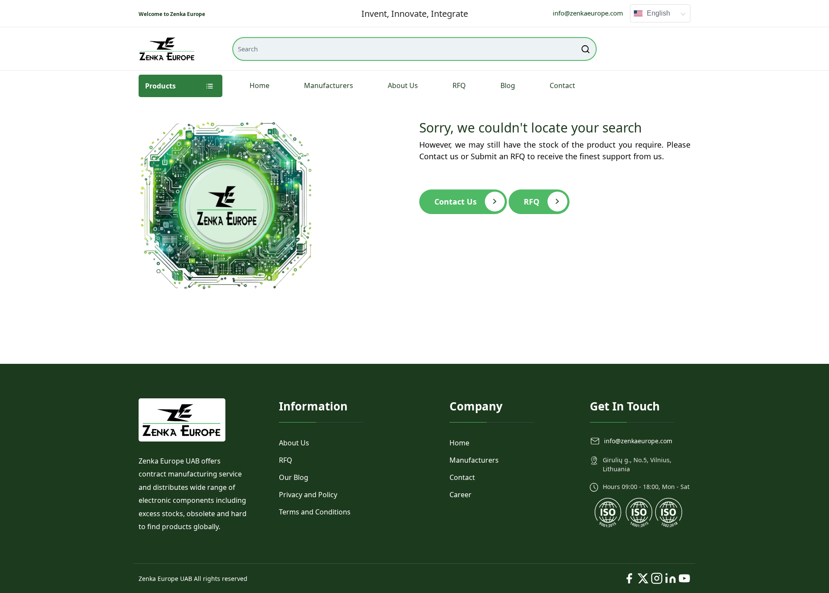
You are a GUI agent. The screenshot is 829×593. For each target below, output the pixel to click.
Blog (507, 85)
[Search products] (586, 49)
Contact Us (455, 201)
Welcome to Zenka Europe (172, 14)
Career (460, 494)
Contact (562, 85)
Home (259, 85)
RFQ (459, 85)
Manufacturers (328, 85)
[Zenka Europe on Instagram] (657, 578)
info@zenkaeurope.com (588, 13)
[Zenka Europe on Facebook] (629, 578)
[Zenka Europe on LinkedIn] (670, 578)
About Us (403, 85)
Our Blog (293, 477)
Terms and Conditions (315, 512)
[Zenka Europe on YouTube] (684, 578)
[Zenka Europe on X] (643, 578)
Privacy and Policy (308, 494)
